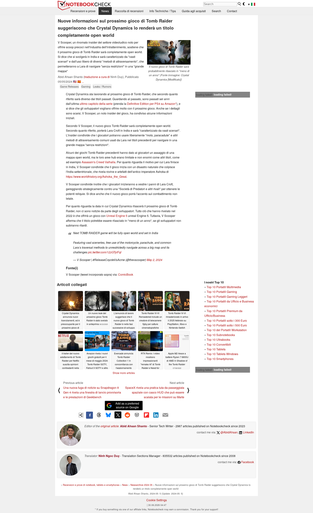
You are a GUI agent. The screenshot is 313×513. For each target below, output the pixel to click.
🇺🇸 (75, 81)
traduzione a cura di (97, 77)
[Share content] (81, 415)
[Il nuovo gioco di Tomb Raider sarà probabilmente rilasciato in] (169, 52)
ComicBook (125, 274)
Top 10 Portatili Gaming (222, 292)
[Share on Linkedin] (155, 414)
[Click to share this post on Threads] (98, 415)
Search (216, 11)
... (83, 81)
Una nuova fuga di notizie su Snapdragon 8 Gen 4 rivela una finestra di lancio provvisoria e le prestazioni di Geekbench (92, 392)
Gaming (85, 86)
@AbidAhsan (229, 432)
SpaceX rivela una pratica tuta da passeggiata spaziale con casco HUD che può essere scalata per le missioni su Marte (154, 392)
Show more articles (124, 373)
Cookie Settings (156, 500)
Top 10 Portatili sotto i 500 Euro (227, 325)
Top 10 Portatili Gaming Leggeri (227, 296)
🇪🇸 (79, 81)
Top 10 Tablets (216, 349)
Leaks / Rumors (102, 86)
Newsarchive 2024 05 (141, 485)
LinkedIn (248, 432)
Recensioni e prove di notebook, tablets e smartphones (91, 485)
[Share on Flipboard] (146, 414)
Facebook (247, 462)
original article (110, 426)
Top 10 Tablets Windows (222, 354)
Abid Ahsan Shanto (133, 426)
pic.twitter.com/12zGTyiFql (104, 252)
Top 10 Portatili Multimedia (224, 287)
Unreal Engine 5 (116, 216)
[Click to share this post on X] (117, 414)
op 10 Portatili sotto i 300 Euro (227, 320)
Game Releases (69, 86)
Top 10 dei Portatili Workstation (227, 330)
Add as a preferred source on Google (127, 405)
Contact (232, 11)
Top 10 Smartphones (220, 359)
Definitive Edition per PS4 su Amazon (151, 104)
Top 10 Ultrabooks (218, 339)
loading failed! (204, 94)
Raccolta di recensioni (129, 11)
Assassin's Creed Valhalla (98, 162)
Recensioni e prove (82, 11)
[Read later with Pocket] (136, 414)
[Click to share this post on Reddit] (127, 414)
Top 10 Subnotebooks (221, 335)
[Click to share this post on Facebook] (89, 415)
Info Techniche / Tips (162, 11)
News (105, 11)
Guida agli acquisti (194, 11)
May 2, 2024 (154, 260)
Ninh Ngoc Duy (109, 456)
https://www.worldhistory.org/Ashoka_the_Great (96, 176)
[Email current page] (165, 415)
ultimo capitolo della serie (96, 104)
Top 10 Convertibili (219, 344)
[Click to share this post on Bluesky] (108, 415)
